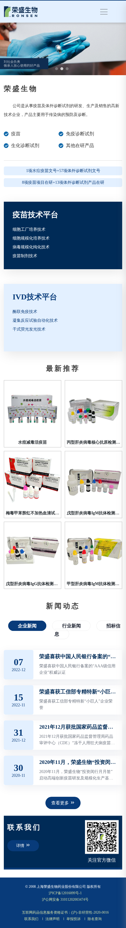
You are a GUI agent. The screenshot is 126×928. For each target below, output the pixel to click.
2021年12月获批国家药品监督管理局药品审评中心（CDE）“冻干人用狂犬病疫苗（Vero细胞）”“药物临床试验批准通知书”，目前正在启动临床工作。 (77, 727)
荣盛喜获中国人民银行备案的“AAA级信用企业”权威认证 (77, 656)
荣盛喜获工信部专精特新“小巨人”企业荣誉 (77, 692)
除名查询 (95, 919)
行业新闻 (71, 625)
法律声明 (52, 919)
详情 (20, 845)
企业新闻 (27, 625)
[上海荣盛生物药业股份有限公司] (21, 11)
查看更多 (60, 803)
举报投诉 (74, 919)
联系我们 (31, 919)
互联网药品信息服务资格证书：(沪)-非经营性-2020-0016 (65, 912)
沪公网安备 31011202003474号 (65, 899)
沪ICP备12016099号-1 (65, 893)
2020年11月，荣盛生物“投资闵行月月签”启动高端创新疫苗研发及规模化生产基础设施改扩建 (77, 762)
